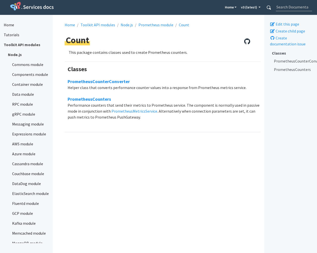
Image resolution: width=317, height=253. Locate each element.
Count (184, 24)
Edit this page (287, 24)
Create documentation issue (288, 40)
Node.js (127, 24)
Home (229, 7)
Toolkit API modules (97, 24)
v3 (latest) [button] (249, 7)
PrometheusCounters (292, 69)
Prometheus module (155, 24)
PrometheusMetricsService (134, 111)
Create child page (290, 31)
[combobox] (294, 6)
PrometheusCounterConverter (293, 61)
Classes (279, 53)
